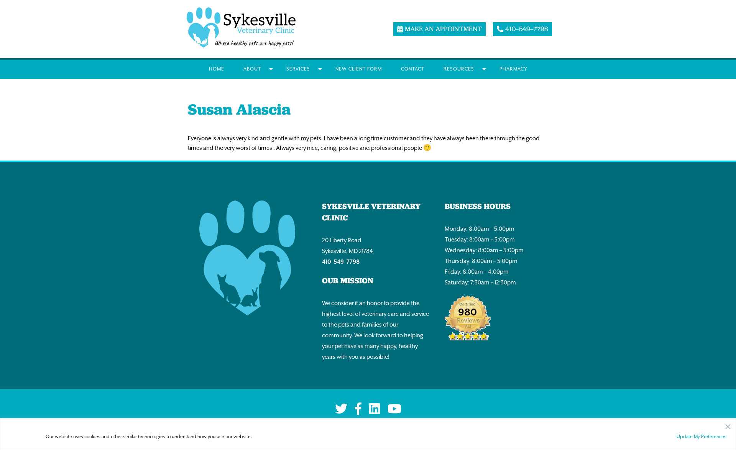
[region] (368, 434)
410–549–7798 (341, 261)
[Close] (728, 424)
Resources (459, 69)
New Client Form (358, 69)
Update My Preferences (701, 436)
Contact (412, 69)
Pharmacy (513, 69)
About (252, 69)
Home (216, 69)
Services (298, 69)
